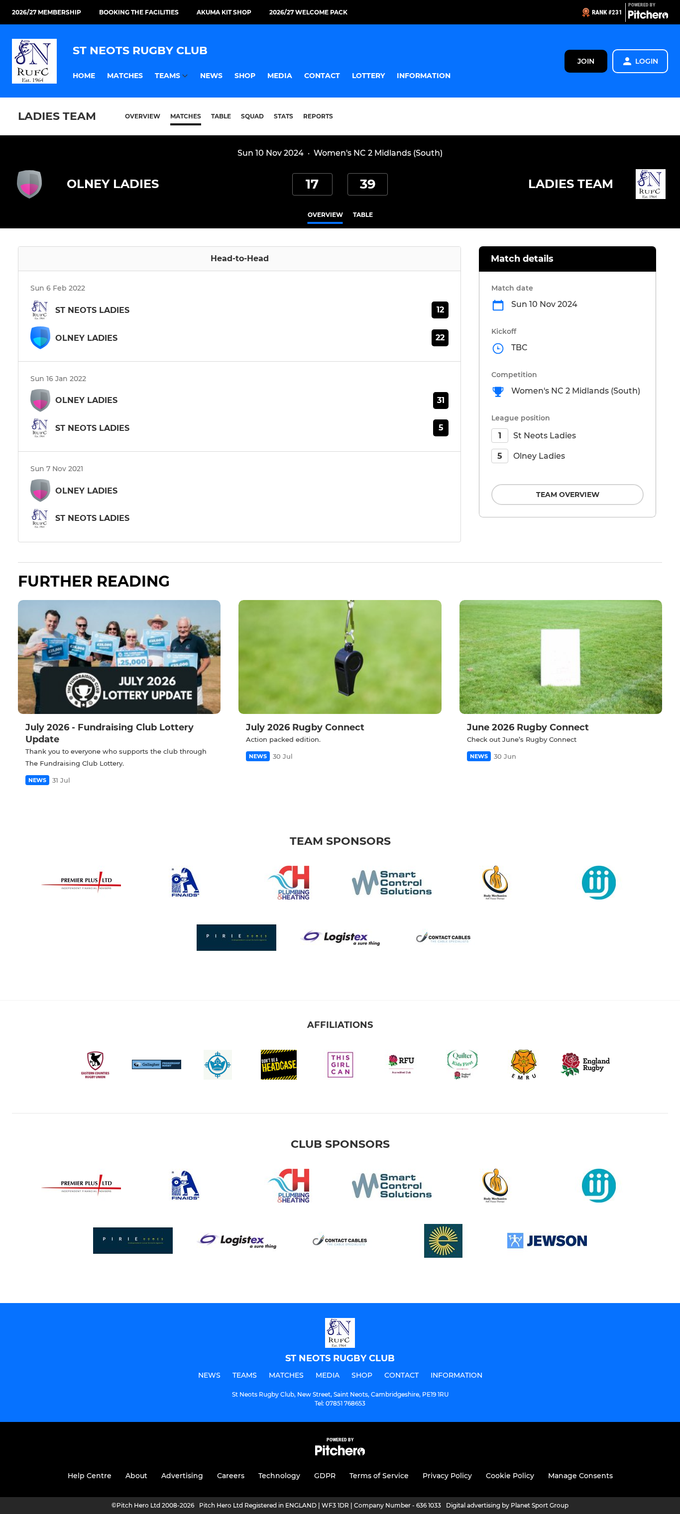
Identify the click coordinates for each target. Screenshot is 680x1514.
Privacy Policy (447, 1475)
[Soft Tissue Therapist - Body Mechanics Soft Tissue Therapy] (495, 884)
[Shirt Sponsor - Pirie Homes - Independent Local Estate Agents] (236, 939)
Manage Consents (580, 1475)
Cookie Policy (510, 1475)
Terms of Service (379, 1475)
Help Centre (90, 1475)
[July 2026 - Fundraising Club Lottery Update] (119, 657)
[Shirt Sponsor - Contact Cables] (443, 939)
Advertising (182, 1475)
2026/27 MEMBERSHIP (46, 12)
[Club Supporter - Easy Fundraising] (443, 1242)
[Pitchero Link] (648, 16)
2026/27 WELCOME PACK (308, 12)
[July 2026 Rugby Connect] (339, 657)
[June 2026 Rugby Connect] (560, 657)
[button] (84, 76)
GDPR (325, 1475)
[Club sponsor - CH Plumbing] (288, 884)
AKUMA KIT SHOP (224, 12)
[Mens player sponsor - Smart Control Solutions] (392, 884)
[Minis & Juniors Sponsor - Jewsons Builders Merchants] (547, 1242)
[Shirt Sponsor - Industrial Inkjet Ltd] (599, 884)
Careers (230, 1475)
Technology (279, 1475)
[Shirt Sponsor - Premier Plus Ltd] (81, 884)
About (136, 1475)
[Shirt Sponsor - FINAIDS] (185, 884)
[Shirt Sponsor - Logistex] (340, 939)
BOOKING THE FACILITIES (139, 12)
